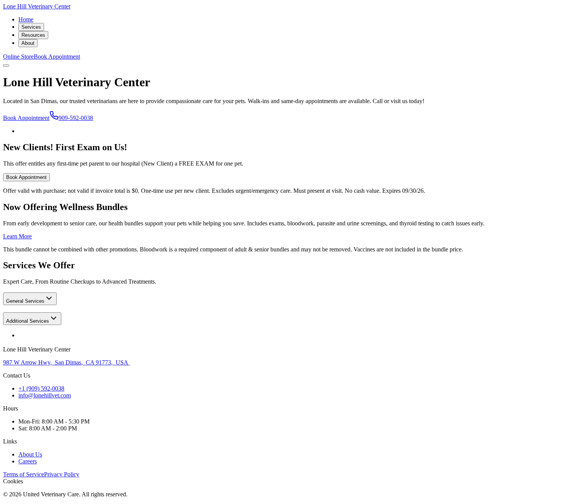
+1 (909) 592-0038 (41, 388)
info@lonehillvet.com (44, 395)
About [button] (27, 43)
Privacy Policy (61, 474)
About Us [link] (30, 454)
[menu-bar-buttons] (6, 65)
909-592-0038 (76, 118)
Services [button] (31, 27)
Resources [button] (33, 35)
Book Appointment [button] (57, 56)
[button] (30, 298)
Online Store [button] (18, 56)
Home (25, 19)
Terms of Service (23, 474)
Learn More (17, 236)
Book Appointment (26, 118)
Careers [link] (27, 461)
